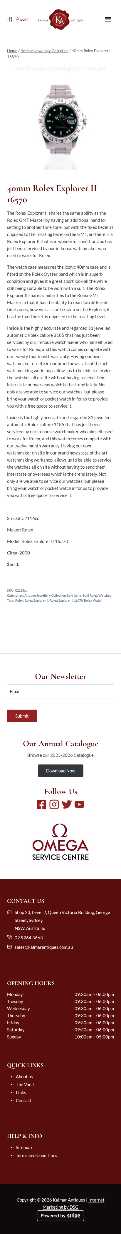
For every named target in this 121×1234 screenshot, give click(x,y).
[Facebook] (41, 804)
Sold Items (74, 595)
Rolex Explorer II (36, 600)
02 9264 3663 (29, 937)
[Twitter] (67, 804)
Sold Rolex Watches (97, 595)
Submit (22, 715)
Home (12, 50)
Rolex (19, 600)
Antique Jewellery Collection (44, 50)
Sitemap (24, 1147)
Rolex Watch (93, 600)
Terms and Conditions (36, 1155)
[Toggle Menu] (108, 19)
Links (21, 1092)
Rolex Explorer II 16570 (66, 600)
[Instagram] (54, 804)
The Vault (25, 1084)
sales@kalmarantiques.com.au (44, 947)
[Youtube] (79, 804)
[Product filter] (9, 19)
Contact (23, 1100)
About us (24, 1076)
